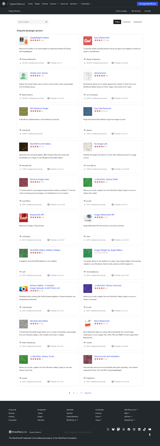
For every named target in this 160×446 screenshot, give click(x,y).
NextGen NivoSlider (39, 321)
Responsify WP (37, 215)
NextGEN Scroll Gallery (40, 144)
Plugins (40, 416)
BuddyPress (130, 420)
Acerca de (12, 410)
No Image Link (100, 144)
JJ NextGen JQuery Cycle (42, 356)
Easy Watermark (101, 37)
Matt (127, 413)
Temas (40, 413)
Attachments (100, 73)
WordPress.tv (72, 420)
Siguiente (87, 393)
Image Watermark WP (104, 215)
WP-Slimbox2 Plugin (39, 108)
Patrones (41, 420)
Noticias (11, 413)
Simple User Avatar (39, 73)
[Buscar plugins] (46, 22)
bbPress (128, 416)
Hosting (11, 416)
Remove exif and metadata (106, 356)
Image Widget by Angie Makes (108, 250)
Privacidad (12, 420)
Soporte (70, 413)
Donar (99, 416)
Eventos (98, 413)
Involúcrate (100, 410)
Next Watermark (102, 321)
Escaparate (42, 410)
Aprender (70, 410)
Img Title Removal (102, 108)
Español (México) (35, 432)
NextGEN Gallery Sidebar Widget (45, 250)
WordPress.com (131, 410)
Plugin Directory (14, 11)
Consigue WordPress (147, 4)
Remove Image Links (39, 179)
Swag (98, 420)
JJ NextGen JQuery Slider (106, 179)
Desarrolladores (72, 416)
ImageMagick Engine (39, 37)
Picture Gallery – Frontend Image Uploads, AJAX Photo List (45, 286)
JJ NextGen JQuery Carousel (107, 285)
